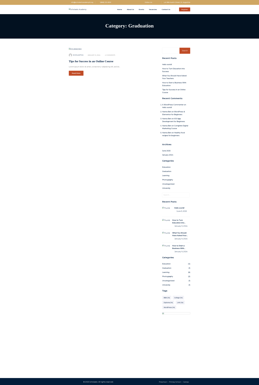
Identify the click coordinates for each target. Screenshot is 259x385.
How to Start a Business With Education (178, 247)
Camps (186, 382)
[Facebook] (155, 2)
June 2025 (166, 151)
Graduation (166, 171)
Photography (167, 180)
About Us (130, 9)
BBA (167, 298)
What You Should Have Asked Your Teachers (179, 234)
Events (141, 9)
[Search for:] (176, 195)
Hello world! (167, 64)
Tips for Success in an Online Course (91, 61)
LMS (180, 302)
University (166, 188)
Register (184, 9)
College (178, 298)
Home (119, 9)
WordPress (169, 307)
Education (166, 167)
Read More (76, 73)
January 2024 (167, 155)
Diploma (168, 302)
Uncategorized (168, 184)
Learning (165, 175)
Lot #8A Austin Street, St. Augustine (177, 2)
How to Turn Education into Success (178, 221)
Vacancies (153, 9)
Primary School (175, 382)
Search (185, 51)
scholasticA (78, 55)
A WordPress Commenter (173, 105)
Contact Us (166, 9)
